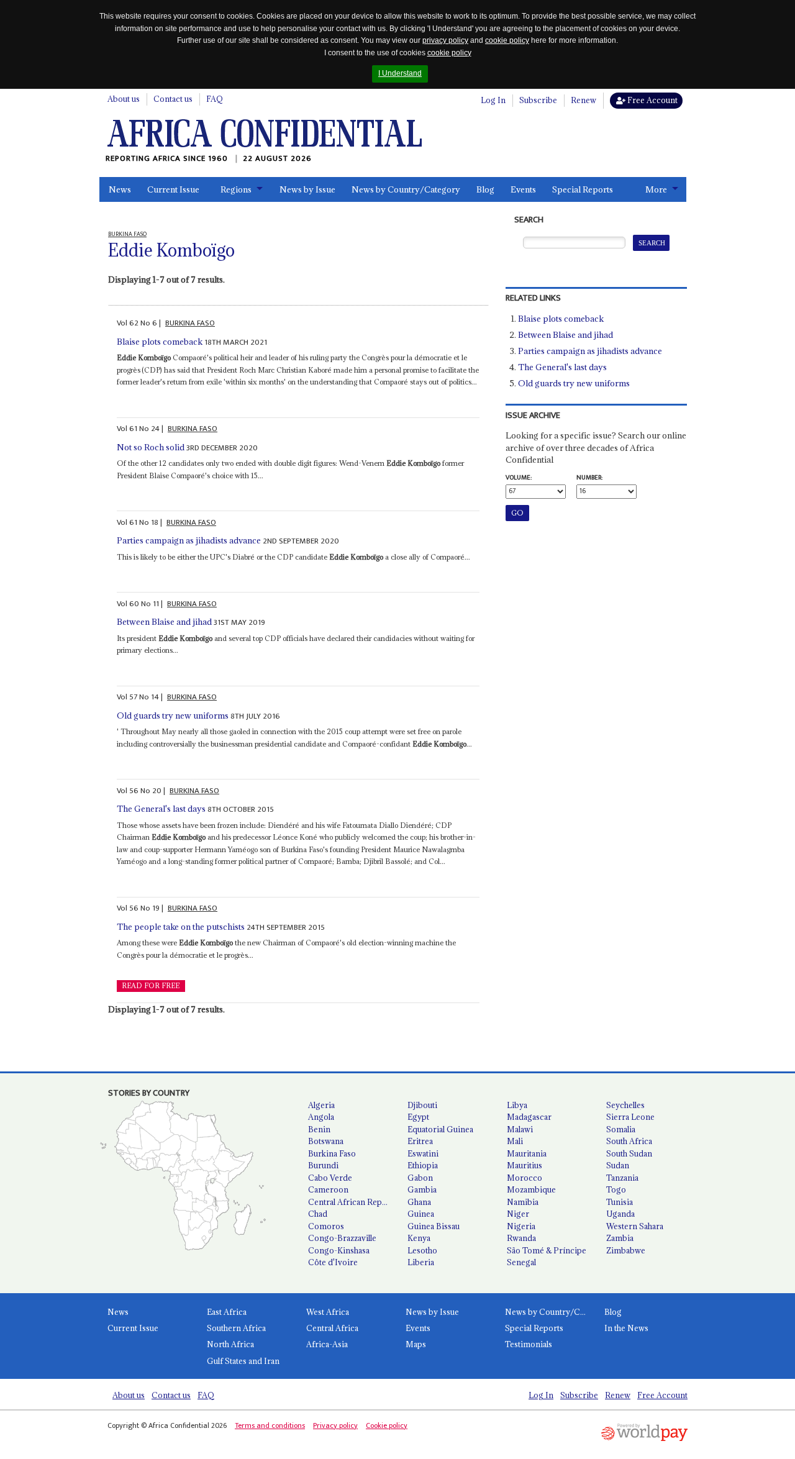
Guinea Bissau (433, 1226)
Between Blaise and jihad (164, 621)
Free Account (651, 100)
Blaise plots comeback (159, 341)
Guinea (420, 1214)
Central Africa (332, 1328)
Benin (319, 1129)
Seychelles (625, 1105)
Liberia (420, 1262)
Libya (517, 1105)
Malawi (520, 1129)
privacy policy (445, 40)
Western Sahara (634, 1226)
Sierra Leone (630, 1117)
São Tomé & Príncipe (546, 1250)
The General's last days (161, 808)
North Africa (230, 1344)
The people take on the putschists (181, 926)
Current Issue (173, 189)
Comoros (326, 1226)
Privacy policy (335, 1425)
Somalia (620, 1129)
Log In (493, 100)
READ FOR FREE (150, 985)
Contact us (173, 99)
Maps (416, 1344)
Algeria (321, 1105)
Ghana (419, 1202)
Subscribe (538, 100)
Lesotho (422, 1250)
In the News (626, 1328)
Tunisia (619, 1202)
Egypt (418, 1117)
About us (123, 99)
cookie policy (507, 40)
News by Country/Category (406, 189)
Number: (589, 477)
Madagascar (529, 1117)
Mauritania (527, 1153)
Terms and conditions (270, 1425)
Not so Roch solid (150, 447)
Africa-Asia (327, 1344)
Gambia (422, 1189)
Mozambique (531, 1189)
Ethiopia (422, 1165)
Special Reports (582, 189)
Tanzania (622, 1178)
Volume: (519, 477)
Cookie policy (386, 1425)
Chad (317, 1214)
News (120, 189)
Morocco (524, 1178)
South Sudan (629, 1153)
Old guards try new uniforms (173, 715)
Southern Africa (236, 1328)
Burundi (323, 1165)
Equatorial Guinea (440, 1129)
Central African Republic (353, 1202)
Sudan (617, 1165)
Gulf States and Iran (243, 1361)
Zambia (620, 1238)
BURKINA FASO (190, 323)
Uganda (620, 1214)
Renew (583, 100)
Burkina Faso (332, 1153)
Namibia (522, 1202)
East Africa (227, 1312)
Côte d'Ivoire (333, 1262)
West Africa (327, 1312)
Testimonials (528, 1344)
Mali (515, 1141)
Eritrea (420, 1141)
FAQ (214, 99)
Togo (616, 1189)
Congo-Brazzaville (342, 1238)
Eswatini (422, 1153)
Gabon (420, 1178)
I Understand (400, 73)
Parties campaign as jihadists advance (189, 540)
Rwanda (521, 1238)
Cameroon (328, 1189)
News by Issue (307, 189)
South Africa (629, 1141)
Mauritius (524, 1165)
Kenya (418, 1238)
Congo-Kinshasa (339, 1250)
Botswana (325, 1141)
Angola (321, 1117)
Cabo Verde (330, 1178)
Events (523, 189)
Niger (518, 1214)
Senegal (521, 1262)
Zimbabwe (625, 1250)
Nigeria (521, 1226)
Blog (485, 189)
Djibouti (422, 1105)
